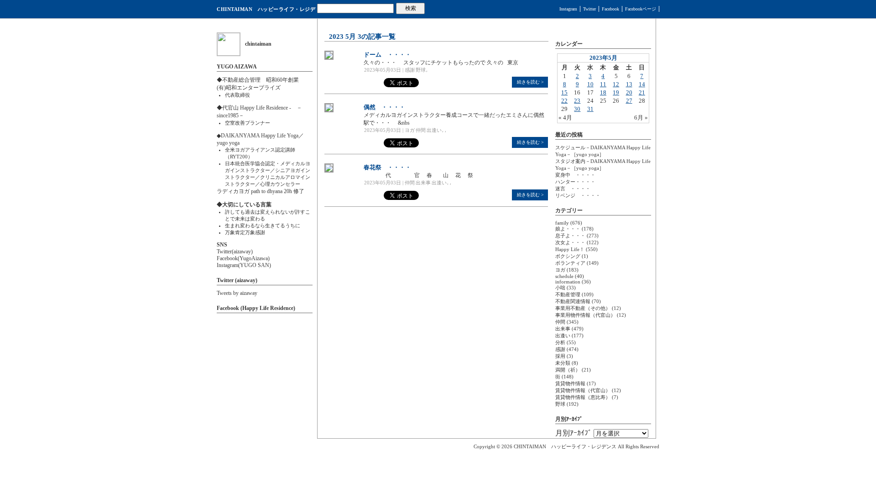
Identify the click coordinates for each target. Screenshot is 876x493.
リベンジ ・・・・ (577, 195)
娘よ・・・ (567, 228)
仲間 (421, 130)
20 (629, 92)
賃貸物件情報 (570, 383)
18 (603, 92)
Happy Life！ (569, 249)
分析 (560, 342)
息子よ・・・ (570, 235)
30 (577, 108)
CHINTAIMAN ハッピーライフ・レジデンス (266, 12)
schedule (564, 276)
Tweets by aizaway (237, 293)
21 (642, 92)
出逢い (434, 130)
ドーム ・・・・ (387, 54)
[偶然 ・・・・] (329, 110)
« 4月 (565, 117)
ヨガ (410, 130)
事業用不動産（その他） (582, 308)
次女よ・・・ (570, 242)
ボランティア (570, 263)
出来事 (423, 182)
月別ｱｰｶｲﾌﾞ (573, 433)
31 (590, 108)
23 (577, 100)
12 (616, 84)
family (562, 223)
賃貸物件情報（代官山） (582, 390)
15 (564, 92)
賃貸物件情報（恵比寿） (582, 397)
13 (629, 84)
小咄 (560, 287)
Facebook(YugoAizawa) (243, 258)
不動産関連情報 (572, 301)
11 (603, 84)
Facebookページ (640, 8)
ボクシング (567, 256)
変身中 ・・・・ (575, 175)
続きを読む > (530, 81)
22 (564, 100)
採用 (560, 356)
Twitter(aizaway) (235, 251)
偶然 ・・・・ (384, 107)
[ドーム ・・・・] (329, 58)
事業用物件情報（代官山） (585, 315)
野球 (421, 70)
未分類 (562, 363)
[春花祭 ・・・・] (329, 171)
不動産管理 (567, 294)
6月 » (641, 117)
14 (642, 84)
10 (590, 84)
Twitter (589, 8)
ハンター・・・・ (575, 181)
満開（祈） (567, 369)
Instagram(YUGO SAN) (244, 265)
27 (629, 100)
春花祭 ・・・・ (387, 167)
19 (616, 92)
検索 (410, 8)
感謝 (410, 70)
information (567, 281)
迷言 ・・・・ (572, 188)
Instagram (568, 8)
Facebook (610, 8)
